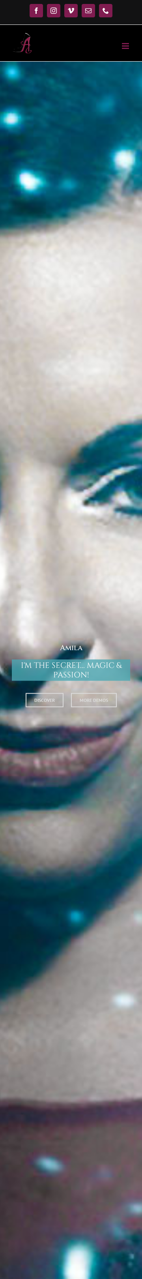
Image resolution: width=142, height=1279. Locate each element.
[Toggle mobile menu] (126, 46)
